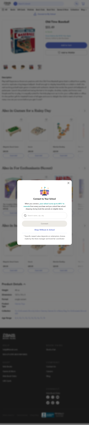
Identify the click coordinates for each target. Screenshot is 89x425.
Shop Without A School (44, 230)
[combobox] (45, 215)
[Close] (68, 183)
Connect (44, 223)
